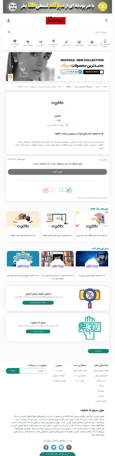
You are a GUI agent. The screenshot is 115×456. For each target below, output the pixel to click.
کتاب (97, 86)
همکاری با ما (80, 375)
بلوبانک (23, 419)
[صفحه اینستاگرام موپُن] (69, 447)
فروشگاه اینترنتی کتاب (83, 86)
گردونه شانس (101, 401)
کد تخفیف (50, 416)
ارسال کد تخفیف (38, 331)
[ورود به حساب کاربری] (8, 20)
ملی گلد (30, 419)
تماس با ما (80, 380)
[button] (62, 77)
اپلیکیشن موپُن (101, 375)
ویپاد (17, 419)
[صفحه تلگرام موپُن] (61, 447)
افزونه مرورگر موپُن (101, 370)
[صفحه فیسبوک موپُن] (46, 447)
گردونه (101, 396)
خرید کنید (57, 172)
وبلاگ (101, 386)
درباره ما (59, 370)
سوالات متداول (59, 375)
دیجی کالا (84, 419)
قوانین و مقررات (59, 380)
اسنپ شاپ (43, 419)
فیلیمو (57, 419)
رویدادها (101, 391)
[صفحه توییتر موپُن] (54, 447)
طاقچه (68, 86)
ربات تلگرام (100, 380)
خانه (105, 86)
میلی (36, 419)
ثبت (13, 371)
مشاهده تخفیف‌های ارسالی (38, 302)
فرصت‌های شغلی (80, 370)
